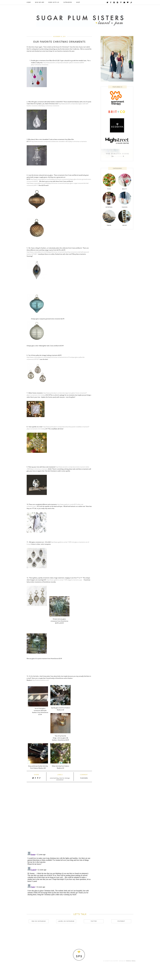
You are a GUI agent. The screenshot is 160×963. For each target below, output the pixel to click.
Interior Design (64, 778)
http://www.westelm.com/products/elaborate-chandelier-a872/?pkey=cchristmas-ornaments (59, 141)
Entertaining (54, 778)
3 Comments (84, 778)
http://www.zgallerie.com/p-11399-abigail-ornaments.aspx (64, 580)
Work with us (53, 2)
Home (29, 2)
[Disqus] (59, 820)
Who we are (39, 2)
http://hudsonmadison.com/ (40, 680)
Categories (67, 2)
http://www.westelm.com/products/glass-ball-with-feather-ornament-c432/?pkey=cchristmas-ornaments (58, 105)
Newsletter (60, 780)
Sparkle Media (131, 961)
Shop (78, 2)
